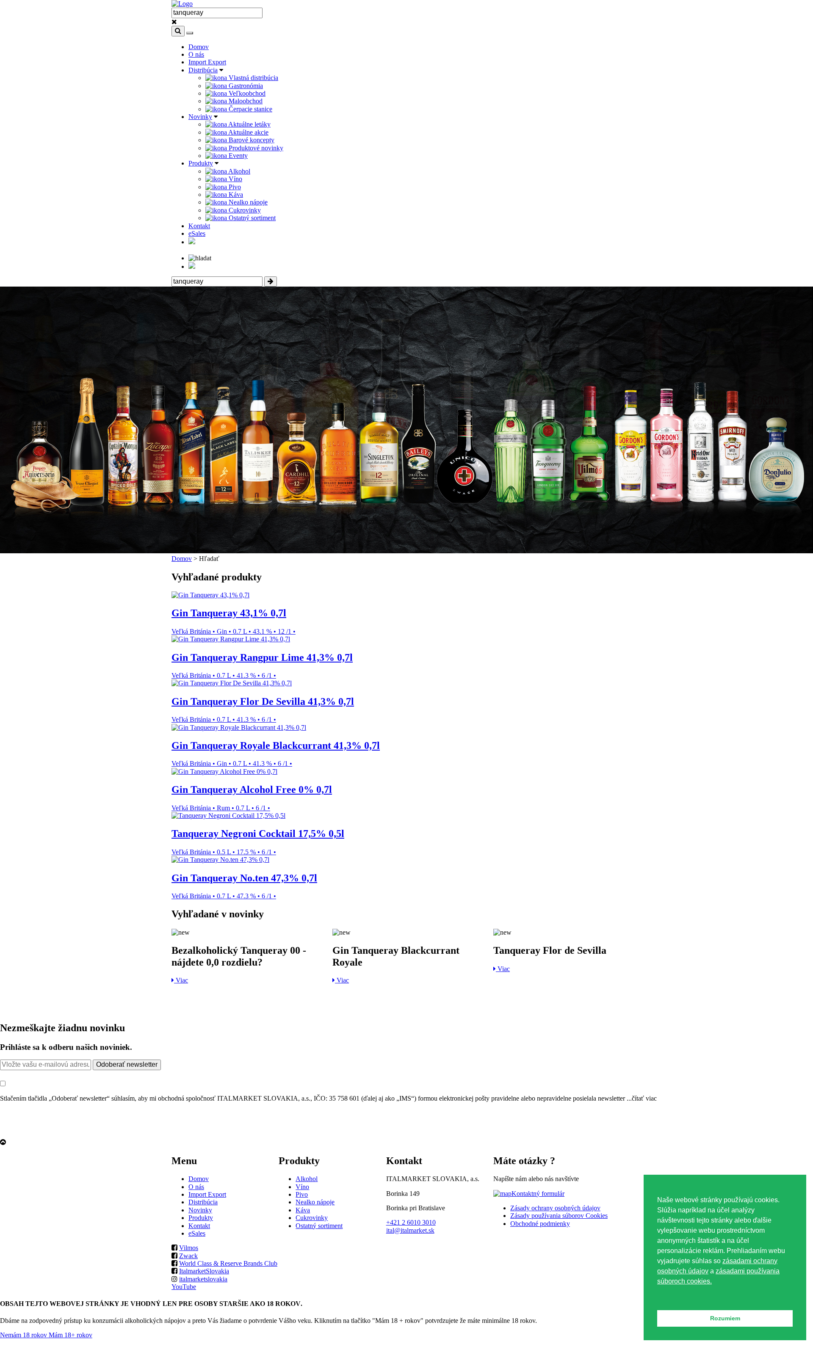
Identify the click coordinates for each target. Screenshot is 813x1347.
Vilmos (188, 1247)
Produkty (200, 163)
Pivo (234, 186)
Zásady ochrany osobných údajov (555, 1208)
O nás (196, 54)
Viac (181, 980)
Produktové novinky (255, 148)
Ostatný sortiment (251, 217)
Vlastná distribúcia (252, 77)
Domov (198, 46)
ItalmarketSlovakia (204, 1271)
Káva (235, 194)
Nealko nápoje (247, 202)
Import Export (207, 62)
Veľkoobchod (246, 93)
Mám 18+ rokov (70, 1335)
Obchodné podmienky (540, 1223)
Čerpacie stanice (249, 109)
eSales (196, 233)
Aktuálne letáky (249, 124)
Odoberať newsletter (127, 1064)
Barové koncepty (250, 140)
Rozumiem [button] (725, 1318)
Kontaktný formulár (538, 1193)
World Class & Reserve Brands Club (228, 1263)
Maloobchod (245, 101)
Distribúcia (203, 70)
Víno (234, 178)
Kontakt (199, 225)
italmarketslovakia (203, 1279)
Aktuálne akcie (247, 132)
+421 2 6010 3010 (411, 1222)
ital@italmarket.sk (410, 1230)
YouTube (183, 1286)
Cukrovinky (244, 210)
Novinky (200, 116)
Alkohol (238, 171)
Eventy (237, 155)
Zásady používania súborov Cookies (559, 1215)
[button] (658, 1298)
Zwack (188, 1255)
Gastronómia (245, 85)
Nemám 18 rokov (24, 1335)
